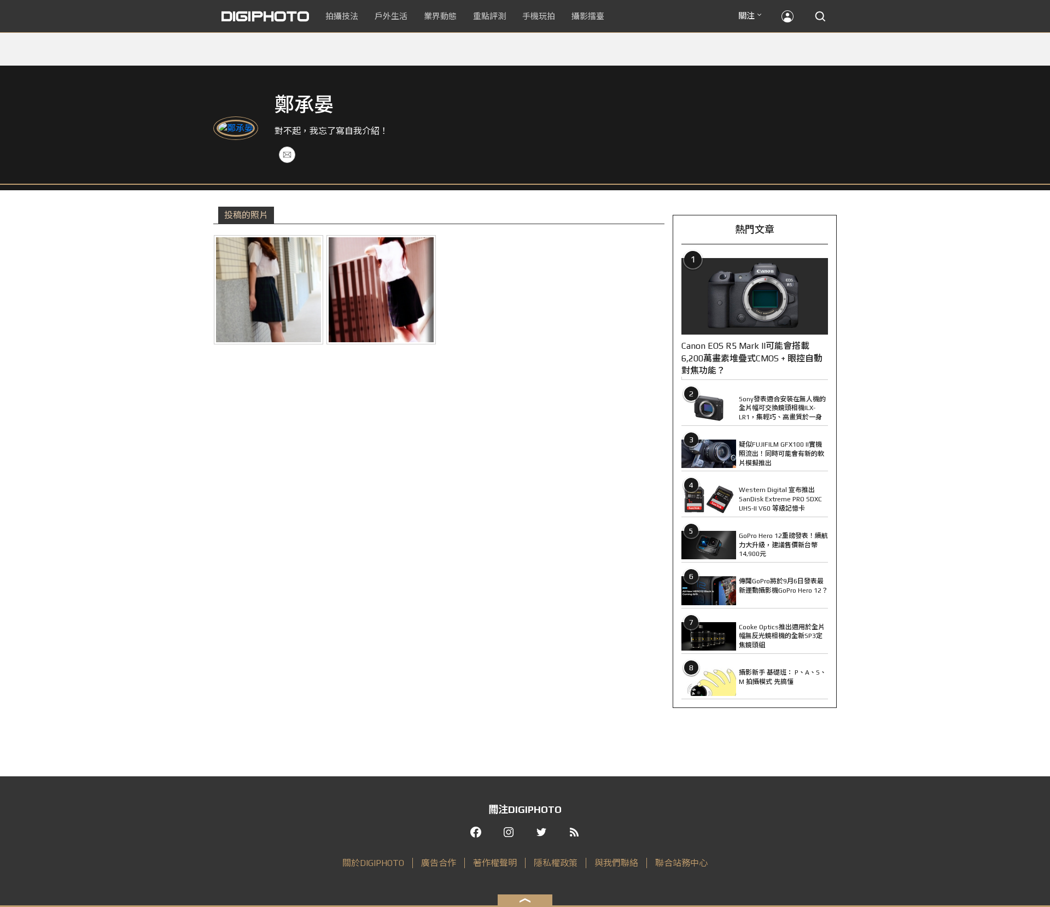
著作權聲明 (495, 863)
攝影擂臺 (587, 16)
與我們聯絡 (616, 863)
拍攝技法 (341, 16)
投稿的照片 (246, 215)
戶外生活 (391, 16)
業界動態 (440, 16)
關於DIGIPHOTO (373, 863)
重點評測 (489, 16)
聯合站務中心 (681, 863)
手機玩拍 (538, 16)
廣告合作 (438, 863)
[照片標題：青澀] (268, 289)
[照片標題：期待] (381, 289)
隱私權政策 (556, 863)
